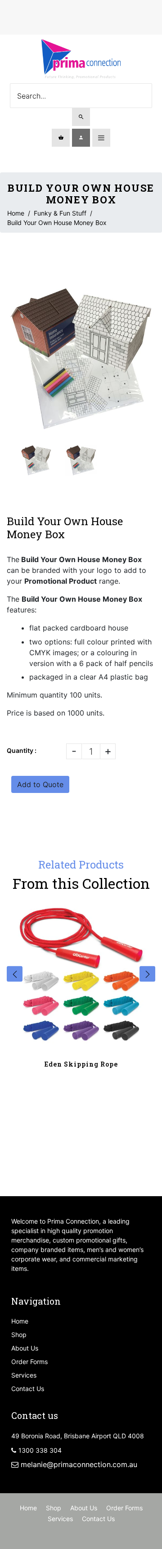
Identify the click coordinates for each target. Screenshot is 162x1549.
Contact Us (27, 1388)
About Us (24, 1348)
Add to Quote (40, 784)
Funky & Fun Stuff (60, 213)
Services (23, 1375)
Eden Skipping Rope (81, 1064)
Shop (19, 1334)
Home (15, 213)
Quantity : (21, 750)
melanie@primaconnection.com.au (79, 1464)
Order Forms (29, 1361)
